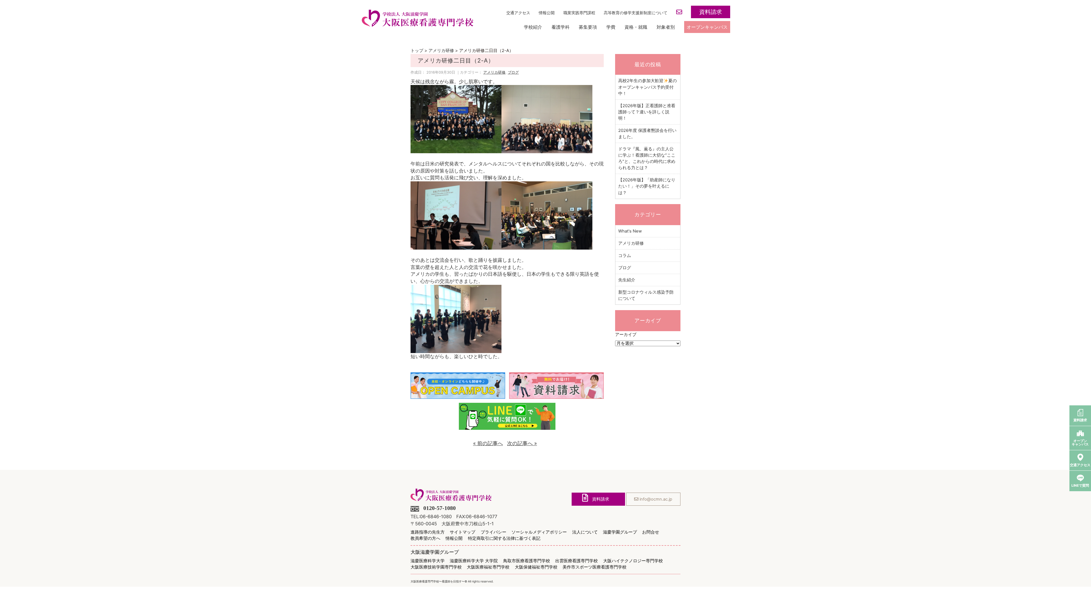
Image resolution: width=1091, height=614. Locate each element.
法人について (585, 532)
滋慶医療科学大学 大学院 (474, 561)
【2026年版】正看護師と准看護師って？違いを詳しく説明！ (646, 112)
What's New (630, 231)
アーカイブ (625, 334)
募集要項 (588, 27)
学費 (610, 27)
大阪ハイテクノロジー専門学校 (633, 561)
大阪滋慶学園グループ (435, 552)
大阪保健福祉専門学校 (536, 567)
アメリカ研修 (441, 50)
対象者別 (666, 27)
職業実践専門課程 (579, 13)
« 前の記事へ (488, 443)
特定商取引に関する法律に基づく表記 (504, 538)
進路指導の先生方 (428, 532)
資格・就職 (635, 27)
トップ (417, 50)
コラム (624, 255)
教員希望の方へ (425, 538)
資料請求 (711, 12)
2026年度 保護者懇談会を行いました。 (647, 133)
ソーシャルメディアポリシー (539, 532)
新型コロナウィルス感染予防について (646, 295)
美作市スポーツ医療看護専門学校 (594, 567)
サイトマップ (462, 532)
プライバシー (493, 532)
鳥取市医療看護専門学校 (526, 561)
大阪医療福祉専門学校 (488, 567)
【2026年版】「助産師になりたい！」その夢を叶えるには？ (646, 186)
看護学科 (560, 27)
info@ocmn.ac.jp (655, 499)
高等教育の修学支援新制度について (635, 13)
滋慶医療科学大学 (428, 561)
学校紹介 (533, 27)
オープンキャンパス (707, 27)
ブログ (513, 72)
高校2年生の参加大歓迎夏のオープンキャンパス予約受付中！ (647, 87)
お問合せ (650, 532)
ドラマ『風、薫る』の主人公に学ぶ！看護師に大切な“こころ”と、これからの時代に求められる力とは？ (646, 158)
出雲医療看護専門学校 (576, 561)
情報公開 (547, 13)
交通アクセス (518, 13)
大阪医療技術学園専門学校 (436, 567)
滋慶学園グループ (620, 532)
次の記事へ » (522, 443)
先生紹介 (626, 280)
